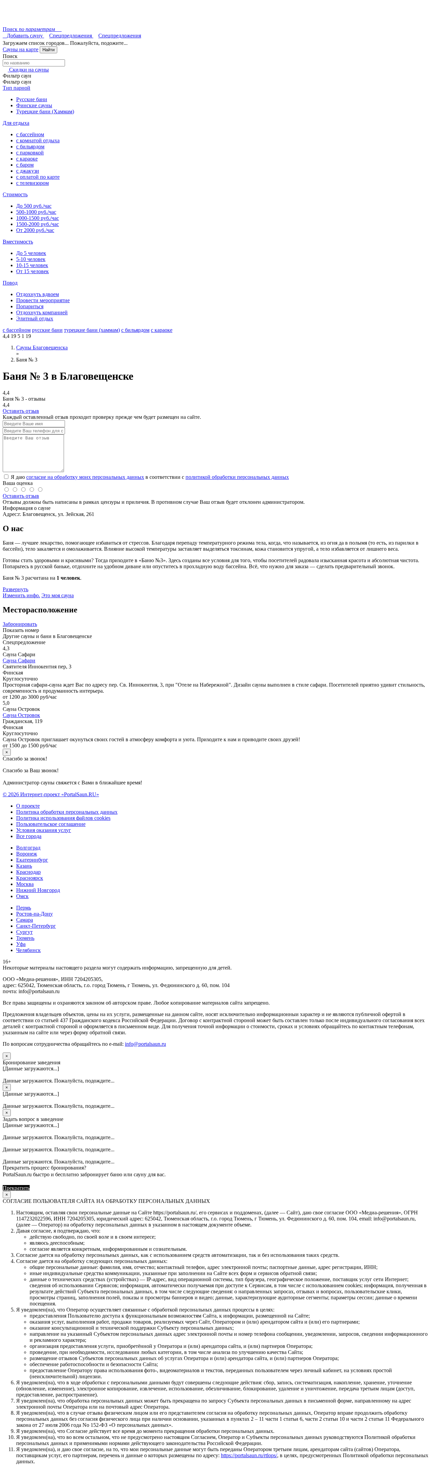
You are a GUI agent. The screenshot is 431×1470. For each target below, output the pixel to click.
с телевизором (32, 183)
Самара (24, 920)
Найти (48, 49)
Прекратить (16, 1188)
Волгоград (28, 848)
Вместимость (18, 241)
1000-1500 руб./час (37, 218)
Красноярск (29, 878)
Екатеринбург (32, 860)
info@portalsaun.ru (145, 1044)
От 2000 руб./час (35, 230)
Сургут (24, 932)
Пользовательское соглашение (51, 824)
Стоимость (15, 194)
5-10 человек (30, 259)
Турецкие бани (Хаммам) (45, 111)
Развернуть (15, 589)
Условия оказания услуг (43, 830)
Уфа (21, 944)
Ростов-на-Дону (34, 914)
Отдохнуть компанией (42, 312)
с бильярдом (30, 146)
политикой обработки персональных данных (237, 477)
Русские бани (31, 99)
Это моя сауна (57, 595)
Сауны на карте (20, 49)
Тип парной (16, 88)
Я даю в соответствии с (149, 477)
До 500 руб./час (34, 206)
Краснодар (28, 872)
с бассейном (30, 134)
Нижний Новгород (38, 890)
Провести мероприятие (43, 300)
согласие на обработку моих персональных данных (85, 477)
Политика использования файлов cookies (63, 818)
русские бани (47, 330)
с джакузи (27, 171)
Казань (24, 866)
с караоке (27, 159)
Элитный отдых (34, 318)
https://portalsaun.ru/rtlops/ (249, 1455)
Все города (28, 836)
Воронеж (26, 854)
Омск (22, 896)
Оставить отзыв (21, 411)
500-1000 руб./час (36, 212)
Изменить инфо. (21, 595)
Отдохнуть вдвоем (37, 294)
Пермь (23, 908)
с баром (25, 165)
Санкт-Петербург (36, 926)
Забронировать (20, 624)
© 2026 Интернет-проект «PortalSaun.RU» (51, 794)
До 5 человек (31, 253)
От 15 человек (32, 271)
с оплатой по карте (38, 177)
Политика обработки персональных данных (67, 812)
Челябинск (28, 950)
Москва (25, 884)
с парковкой (30, 152)
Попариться (29, 306)
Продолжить (45, 1188)
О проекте (28, 806)
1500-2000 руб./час (37, 224)
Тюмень (25, 938)
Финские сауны (34, 105)
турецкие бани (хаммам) (92, 330)
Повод (10, 283)
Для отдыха (16, 123)
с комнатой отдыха (38, 140)
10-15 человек (32, 265)
